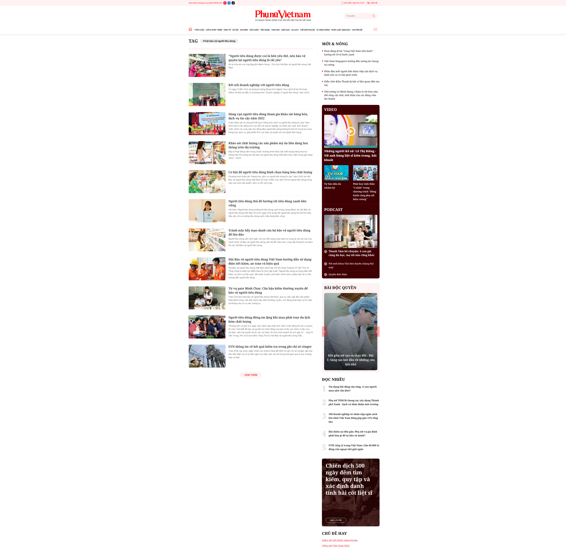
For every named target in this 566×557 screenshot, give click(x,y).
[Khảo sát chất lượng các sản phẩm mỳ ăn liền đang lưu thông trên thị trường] (207, 152)
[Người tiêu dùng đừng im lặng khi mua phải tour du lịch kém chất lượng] (207, 326)
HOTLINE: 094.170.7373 (354, 3)
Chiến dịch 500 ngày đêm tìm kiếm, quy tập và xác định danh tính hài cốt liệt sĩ (349, 479)
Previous (324, 331)
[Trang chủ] (191, 30)
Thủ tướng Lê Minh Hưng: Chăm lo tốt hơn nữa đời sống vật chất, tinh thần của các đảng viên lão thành (351, 95)
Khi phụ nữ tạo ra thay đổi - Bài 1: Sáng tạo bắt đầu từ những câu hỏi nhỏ (351, 359)
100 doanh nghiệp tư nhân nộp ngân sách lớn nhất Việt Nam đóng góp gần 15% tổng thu (353, 417)
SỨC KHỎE (254, 30)
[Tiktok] (233, 2)
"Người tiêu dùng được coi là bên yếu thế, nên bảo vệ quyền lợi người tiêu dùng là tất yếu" (266, 58)
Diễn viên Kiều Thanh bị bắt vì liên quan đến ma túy (351, 83)
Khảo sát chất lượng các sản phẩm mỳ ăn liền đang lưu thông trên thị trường (268, 145)
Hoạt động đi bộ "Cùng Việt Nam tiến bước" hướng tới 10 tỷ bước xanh (348, 52)
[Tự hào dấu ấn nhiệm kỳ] (336, 172)
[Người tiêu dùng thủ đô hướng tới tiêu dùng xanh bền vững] (207, 210)
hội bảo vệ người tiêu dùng (220, 40)
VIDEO (330, 109)
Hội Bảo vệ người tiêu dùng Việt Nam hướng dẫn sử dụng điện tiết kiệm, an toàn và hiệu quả (269, 261)
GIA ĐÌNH (244, 30)
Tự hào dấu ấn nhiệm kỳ (332, 185)
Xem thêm (250, 374)
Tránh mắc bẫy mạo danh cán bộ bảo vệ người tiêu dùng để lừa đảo (269, 232)
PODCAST (333, 209)
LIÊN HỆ (374, 3)
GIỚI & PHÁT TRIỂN (214, 30)
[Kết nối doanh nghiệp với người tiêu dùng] (207, 94)
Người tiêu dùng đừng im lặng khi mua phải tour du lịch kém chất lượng (269, 319)
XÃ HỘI (235, 30)
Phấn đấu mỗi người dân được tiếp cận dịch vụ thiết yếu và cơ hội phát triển (350, 73)
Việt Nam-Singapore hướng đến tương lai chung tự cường (351, 63)
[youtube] (224, 2)
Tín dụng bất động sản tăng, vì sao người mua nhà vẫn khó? (353, 388)
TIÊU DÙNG (265, 30)
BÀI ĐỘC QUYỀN (340, 287)
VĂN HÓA (275, 30)
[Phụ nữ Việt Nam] (283, 16)
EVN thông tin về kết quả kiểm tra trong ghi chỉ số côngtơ (269, 347)
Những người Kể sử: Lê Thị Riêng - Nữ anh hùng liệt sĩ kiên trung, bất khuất (350, 155)
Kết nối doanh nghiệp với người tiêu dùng (258, 85)
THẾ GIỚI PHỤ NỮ (307, 30)
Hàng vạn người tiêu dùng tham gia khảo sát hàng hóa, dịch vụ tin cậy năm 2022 (268, 116)
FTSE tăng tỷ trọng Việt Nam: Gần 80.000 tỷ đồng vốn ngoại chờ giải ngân (354, 447)
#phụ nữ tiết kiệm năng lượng (339, 540)
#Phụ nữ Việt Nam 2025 (335, 545)
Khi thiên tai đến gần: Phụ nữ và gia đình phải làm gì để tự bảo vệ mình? (353, 433)
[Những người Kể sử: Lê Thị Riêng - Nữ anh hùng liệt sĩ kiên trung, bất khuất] (350, 131)
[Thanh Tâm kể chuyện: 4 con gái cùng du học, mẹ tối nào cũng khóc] (350, 231)
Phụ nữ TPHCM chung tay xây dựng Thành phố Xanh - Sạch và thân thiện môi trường (354, 402)
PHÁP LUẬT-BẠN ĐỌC (340, 30)
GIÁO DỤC (285, 30)
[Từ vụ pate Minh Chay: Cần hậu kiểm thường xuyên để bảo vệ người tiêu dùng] (207, 297)
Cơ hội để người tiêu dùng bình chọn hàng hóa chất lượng (270, 172)
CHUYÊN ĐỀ (357, 30)
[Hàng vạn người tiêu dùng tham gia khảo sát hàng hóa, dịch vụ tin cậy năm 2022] (207, 123)
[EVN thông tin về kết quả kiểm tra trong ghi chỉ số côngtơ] (207, 356)
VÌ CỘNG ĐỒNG (323, 30)
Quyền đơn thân (338, 274)
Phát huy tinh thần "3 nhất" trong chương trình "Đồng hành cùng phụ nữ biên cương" (364, 191)
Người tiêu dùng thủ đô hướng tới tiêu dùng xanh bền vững (267, 203)
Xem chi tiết (336, 520)
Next (377, 331)
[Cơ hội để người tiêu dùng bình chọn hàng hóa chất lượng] (207, 181)
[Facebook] (229, 2)
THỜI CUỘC (199, 30)
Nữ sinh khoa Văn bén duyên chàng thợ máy (351, 265)
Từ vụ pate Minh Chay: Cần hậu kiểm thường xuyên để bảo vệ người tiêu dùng (268, 290)
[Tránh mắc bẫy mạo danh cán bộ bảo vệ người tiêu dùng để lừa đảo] (207, 239)
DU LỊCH (294, 30)
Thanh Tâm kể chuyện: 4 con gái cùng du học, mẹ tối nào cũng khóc (352, 253)
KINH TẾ (227, 30)
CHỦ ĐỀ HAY (334, 533)
